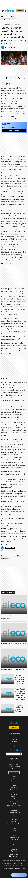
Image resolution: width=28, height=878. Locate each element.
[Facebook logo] (17, 751)
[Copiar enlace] (23, 78)
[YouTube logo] (7, 751)
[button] (3, 83)
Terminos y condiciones (20, 872)
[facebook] (15, 78)
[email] (10, 78)
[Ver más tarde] (2, 78)
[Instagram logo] (20, 751)
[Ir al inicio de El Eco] (9, 10)
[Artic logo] (14, 851)
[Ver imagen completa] (25, 52)
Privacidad (9, 872)
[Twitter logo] (10, 751)
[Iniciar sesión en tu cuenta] (25, 10)
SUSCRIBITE (20, 10)
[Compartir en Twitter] (6, 78)
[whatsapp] (19, 78)
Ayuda (3, 872)
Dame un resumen (14, 130)
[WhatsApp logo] (14, 751)
